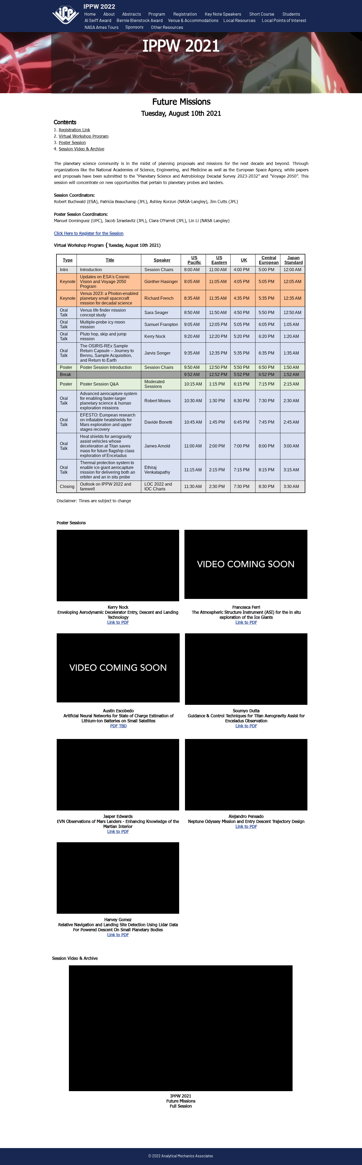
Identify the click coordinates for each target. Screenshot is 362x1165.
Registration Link (74, 130)
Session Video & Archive (81, 149)
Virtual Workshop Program (83, 137)
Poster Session (72, 143)
